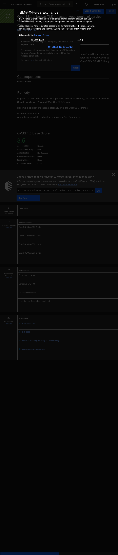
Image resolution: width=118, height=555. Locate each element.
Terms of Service (41, 35)
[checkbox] (20, 35)
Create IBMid (37, 40)
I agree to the (35, 35)
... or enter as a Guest (59, 46)
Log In (80, 40)
